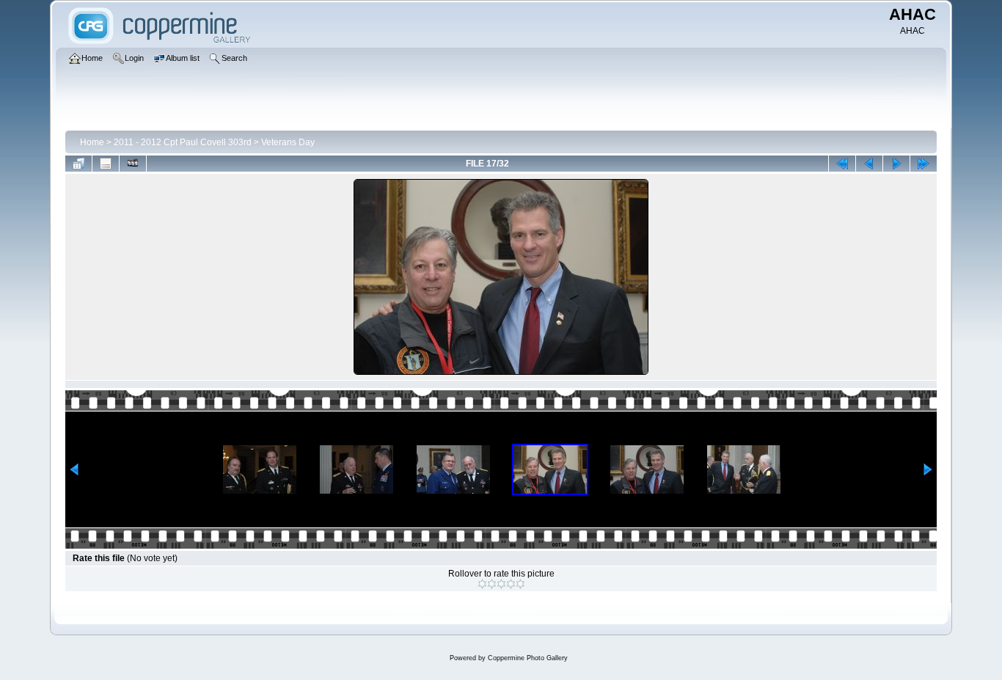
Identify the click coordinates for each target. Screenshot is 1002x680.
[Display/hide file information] (105, 164)
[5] (520, 584)
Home (92, 142)
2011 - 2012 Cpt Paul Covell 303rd (183, 142)
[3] (501, 584)
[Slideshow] (133, 164)
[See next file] (896, 164)
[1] (482, 584)
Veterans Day (288, 142)
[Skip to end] (923, 164)
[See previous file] (869, 164)
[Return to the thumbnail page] (78, 164)
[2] (492, 584)
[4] (511, 584)
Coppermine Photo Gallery (528, 658)
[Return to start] (842, 164)
